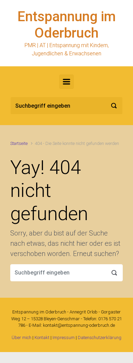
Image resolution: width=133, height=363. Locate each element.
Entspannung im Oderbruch (66, 25)
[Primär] (66, 82)
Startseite (19, 143)
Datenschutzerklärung (99, 337)
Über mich (21, 337)
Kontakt (41, 337)
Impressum (64, 337)
